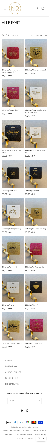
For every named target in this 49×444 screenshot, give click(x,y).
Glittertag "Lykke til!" (9, 267)
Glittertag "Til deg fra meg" (11, 229)
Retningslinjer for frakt (25, 434)
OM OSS (8, 360)
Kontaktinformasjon (26, 438)
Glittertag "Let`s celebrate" (35, 267)
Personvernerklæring (39, 430)
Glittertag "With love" (9, 191)
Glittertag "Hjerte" (31, 305)
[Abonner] (39, 401)
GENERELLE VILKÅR (13, 372)
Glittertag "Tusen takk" (33, 191)
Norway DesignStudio (23, 427)
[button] (5, 8)
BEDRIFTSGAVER (12, 384)
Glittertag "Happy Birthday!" (12, 343)
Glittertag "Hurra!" (8, 305)
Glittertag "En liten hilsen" (34, 343)
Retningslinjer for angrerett (19, 430)
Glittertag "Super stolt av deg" (36, 229)
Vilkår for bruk (9, 434)
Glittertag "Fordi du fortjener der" (35, 151)
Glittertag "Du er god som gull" (36, 70)
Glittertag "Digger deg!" (10, 110)
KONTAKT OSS (11, 366)
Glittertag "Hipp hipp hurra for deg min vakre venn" (36, 111)
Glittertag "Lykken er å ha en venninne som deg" (12, 71)
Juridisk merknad (41, 434)
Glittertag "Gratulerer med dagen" (11, 151)
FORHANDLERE (11, 378)
